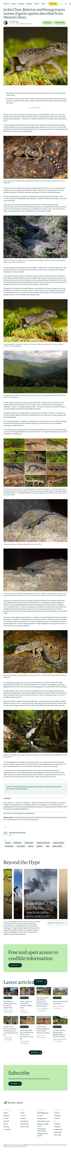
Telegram (57, 1127)
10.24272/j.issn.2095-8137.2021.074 (17, 809)
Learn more (14, 965)
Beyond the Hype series (55, 923)
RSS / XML (57, 1135)
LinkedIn (57, 1113)
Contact (23, 1115)
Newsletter (14, 1083)
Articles (36, 4)
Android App (58, 1129)
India (17, 23)
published (35, 192)
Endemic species (58, 843)
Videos (13, 4)
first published (18, 813)
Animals (7, 843)
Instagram (57, 1115)
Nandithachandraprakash (17, 832)
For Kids (40, 1115)
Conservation (29, 843)
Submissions (24, 1124)
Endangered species (43, 843)
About (22, 1113)
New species (21, 846)
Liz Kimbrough (14, 22)
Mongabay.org (42, 1118)
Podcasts (21, 4)
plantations (38, 687)
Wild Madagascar (43, 1113)
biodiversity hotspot (13, 682)
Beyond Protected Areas (25, 23)
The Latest (7, 1129)
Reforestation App (43, 1121)
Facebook (57, 1124)
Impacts (23, 1118)
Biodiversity (17, 843)
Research (40, 846)
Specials (29, 4)
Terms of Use (24, 1127)
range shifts (16, 693)
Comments (47, 22)
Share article (60, 22)
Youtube (56, 1118)
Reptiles (30, 846)
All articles (39, 981)
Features (6, 4)
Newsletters (24, 1121)
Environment (9, 846)
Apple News (58, 1132)
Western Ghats (57, 846)
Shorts (43, 4)
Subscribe (53, 4)
